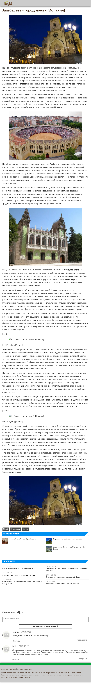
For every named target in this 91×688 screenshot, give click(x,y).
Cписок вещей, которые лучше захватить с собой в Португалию (22, 583)
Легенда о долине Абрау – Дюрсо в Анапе (62, 584)
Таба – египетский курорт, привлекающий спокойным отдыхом (67, 570)
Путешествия (15, 529)
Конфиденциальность (25, 669)
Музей (5, 529)
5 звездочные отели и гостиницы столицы (18, 575)
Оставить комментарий (45, 626)
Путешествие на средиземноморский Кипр (63, 577)
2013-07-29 (26, 632)
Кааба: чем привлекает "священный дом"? (18, 568)
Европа (25, 529)
